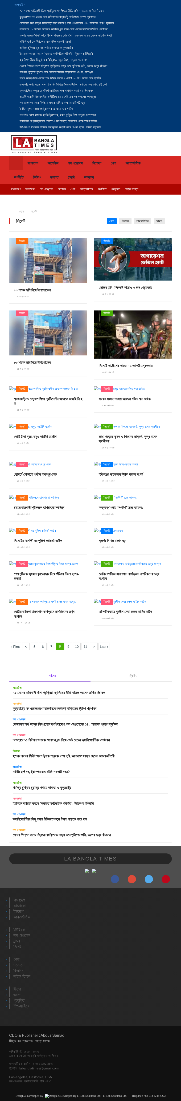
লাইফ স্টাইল (131, 189)
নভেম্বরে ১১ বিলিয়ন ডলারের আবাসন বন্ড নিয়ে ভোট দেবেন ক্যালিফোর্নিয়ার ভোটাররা (63, 29)
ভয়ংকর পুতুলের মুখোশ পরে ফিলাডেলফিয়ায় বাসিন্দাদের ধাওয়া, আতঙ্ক (56, 72)
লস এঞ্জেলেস (75, 163)
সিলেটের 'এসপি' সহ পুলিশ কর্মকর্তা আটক (38, 541)
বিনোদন (96, 163)
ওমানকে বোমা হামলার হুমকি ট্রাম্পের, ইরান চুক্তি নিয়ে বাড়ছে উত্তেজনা (57, 115)
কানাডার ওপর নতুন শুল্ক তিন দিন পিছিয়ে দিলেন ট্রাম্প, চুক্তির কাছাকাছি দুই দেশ (63, 84)
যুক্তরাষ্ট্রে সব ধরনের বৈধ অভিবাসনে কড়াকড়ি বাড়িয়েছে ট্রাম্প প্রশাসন (57, 17)
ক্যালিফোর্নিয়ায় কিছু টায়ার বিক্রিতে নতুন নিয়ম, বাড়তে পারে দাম (53, 60)
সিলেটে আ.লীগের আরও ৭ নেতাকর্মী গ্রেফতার (125, 366)
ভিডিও (37, 177)
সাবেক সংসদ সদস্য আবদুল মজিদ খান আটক (125, 399)
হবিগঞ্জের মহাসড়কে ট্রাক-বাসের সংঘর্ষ (121, 474)
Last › (104, 646)
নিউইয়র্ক (19, 929)
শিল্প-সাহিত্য (21, 1006)
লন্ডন (16, 941)
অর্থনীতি (19, 177)
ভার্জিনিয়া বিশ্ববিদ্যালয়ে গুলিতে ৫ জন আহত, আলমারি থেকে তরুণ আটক (58, 121)
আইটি (159, 221)
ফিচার (17, 989)
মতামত (54, 177)
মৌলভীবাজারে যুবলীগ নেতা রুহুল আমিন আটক (125, 612)
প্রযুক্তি (115, 189)
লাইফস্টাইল (142, 221)
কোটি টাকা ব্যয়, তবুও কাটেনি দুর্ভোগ (35, 437)
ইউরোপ (18, 911)
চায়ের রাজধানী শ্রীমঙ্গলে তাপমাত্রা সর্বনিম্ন (39, 508)
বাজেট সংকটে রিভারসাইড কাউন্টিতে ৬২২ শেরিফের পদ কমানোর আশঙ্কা (57, 96)
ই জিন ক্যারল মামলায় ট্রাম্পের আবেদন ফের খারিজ (46, 109)
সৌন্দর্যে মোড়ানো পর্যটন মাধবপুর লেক (35, 474)
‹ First (15, 646)
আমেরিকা (53, 163)
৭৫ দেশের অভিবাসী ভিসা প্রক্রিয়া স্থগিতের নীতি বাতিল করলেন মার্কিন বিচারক (61, 11)
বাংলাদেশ (33, 163)
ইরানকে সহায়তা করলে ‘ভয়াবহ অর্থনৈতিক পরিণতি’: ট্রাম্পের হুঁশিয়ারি (56, 54)
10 (77, 646)
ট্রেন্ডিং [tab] (132, 675)
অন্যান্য (89, 177)
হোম (21, 211)
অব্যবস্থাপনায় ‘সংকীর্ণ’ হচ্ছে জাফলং (121, 508)
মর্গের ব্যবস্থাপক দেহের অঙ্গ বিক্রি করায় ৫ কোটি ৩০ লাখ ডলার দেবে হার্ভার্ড (60, 78)
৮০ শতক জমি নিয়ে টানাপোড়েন (32, 290)
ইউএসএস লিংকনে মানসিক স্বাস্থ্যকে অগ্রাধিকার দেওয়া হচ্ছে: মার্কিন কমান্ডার (60, 127)
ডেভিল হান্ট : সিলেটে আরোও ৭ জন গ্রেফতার (125, 287)
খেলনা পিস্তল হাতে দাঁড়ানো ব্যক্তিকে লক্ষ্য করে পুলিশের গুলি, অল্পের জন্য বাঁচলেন (63, 66)
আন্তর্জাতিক (133, 163)
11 (85, 646)
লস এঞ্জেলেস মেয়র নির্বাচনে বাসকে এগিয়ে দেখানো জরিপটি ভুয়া (52, 103)
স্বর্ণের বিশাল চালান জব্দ (112, 541)
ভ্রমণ (17, 994)
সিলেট (34, 211)
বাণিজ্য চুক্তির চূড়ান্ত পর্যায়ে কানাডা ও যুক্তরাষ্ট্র (46, 47)
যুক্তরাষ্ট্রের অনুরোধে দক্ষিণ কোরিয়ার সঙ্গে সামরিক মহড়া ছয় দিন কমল (56, 90)
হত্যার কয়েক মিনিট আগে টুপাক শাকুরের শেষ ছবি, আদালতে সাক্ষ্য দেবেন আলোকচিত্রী (65, 35)
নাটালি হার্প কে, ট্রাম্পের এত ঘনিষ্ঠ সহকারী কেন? (45, 41)
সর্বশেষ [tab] (52, 675)
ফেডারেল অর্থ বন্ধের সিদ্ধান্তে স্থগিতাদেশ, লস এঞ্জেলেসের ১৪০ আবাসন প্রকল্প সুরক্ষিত (66, 23)
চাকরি (71, 177)
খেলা (113, 163)
